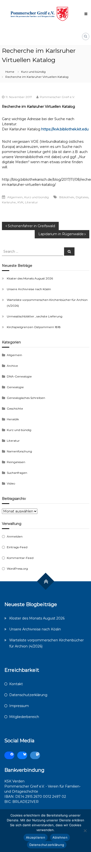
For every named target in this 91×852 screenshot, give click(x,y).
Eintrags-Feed (17, 547)
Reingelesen (16, 462)
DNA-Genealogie (19, 376)
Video (11, 483)
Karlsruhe (9, 202)
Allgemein (15, 197)
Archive (12, 366)
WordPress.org (17, 568)
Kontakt (16, 684)
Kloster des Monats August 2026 (30, 278)
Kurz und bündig (33, 71)
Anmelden (15, 536)
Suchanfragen (17, 473)
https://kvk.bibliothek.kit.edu (65, 129)
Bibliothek (66, 197)
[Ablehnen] (85, 830)
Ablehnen (59, 837)
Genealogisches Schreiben (26, 398)
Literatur (31, 202)
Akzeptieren (35, 837)
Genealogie (15, 387)
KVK (20, 202)
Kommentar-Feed (20, 558)
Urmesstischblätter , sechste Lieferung (34, 316)
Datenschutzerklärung (28, 695)
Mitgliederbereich (24, 717)
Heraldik (13, 419)
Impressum (19, 706)
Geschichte (15, 408)
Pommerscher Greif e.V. (57, 97)
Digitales (82, 197)
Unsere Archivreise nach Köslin (29, 289)
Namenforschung (19, 451)
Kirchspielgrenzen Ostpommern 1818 (34, 327)
